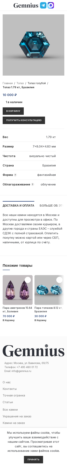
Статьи (8, 402)
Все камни (10, 409)
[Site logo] (26, 5)
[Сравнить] (28, 95)
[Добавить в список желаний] (21, 95)
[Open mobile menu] (4, 5)
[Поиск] (57, 5)
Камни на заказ (14, 423)
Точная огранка (14, 395)
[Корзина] (63, 5)
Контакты (10, 389)
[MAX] (51, 5)
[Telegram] (43, 5)
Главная (8, 83)
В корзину (13, 110)
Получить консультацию (23, 120)
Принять (33, 459)
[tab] (18, 205)
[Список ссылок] (33, 367)
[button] (9, 320)
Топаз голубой (37, 83)
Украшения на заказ (17, 416)
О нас (7, 382)
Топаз (20, 83)
